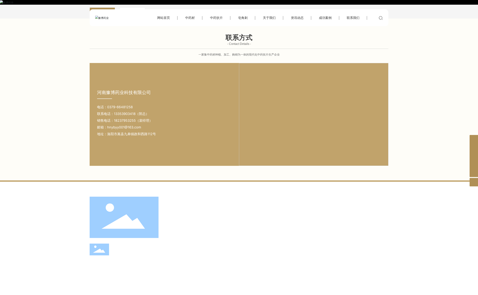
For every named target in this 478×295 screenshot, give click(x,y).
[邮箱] (474, 139)
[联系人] (474, 156)
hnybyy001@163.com (124, 127)
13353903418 (133, 250)
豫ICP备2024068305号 (191, 285)
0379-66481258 (120, 107)
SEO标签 (361, 285)
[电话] (474, 164)
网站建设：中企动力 (157, 285)
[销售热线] (474, 147)
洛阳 (172, 285)
